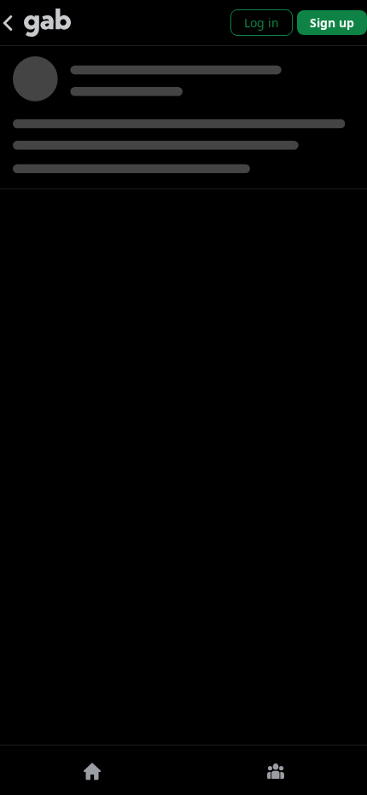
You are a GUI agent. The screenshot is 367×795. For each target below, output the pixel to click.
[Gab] (47, 22)
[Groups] (275, 770)
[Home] (92, 770)
